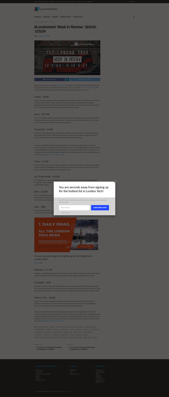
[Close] (115, 181)
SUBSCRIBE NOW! (100, 208)
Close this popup (65, 212)
